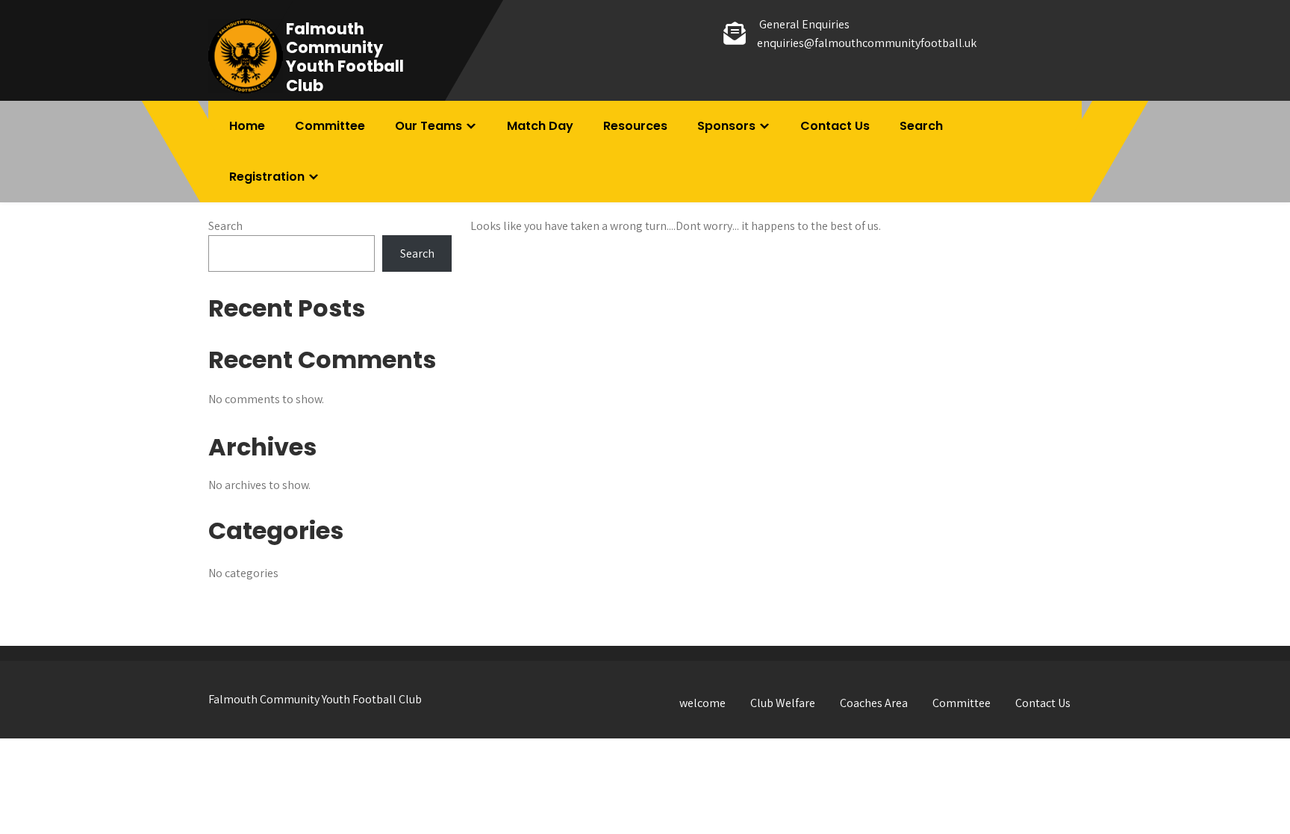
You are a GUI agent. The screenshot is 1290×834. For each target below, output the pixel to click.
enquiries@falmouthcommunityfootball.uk (866, 43)
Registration (267, 176)
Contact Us (835, 125)
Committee (330, 125)
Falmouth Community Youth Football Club (345, 57)
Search (921, 125)
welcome (702, 703)
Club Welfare (782, 703)
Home (247, 125)
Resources (635, 125)
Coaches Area (874, 703)
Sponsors (726, 125)
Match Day (540, 125)
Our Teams (428, 125)
